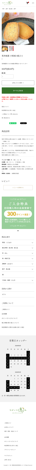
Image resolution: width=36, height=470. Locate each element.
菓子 (15, 8)
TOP (3, 8)
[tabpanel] (18, 213)
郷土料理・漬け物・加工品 (10, 248)
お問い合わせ (7, 459)
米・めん (4, 253)
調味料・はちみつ (7, 263)
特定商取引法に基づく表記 (8, 110)
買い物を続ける (6, 118)
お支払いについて (8, 427)
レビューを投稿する (18, 187)
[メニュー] (33, 3)
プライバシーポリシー (10, 449)
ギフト (4, 294)
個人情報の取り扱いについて (10, 322)
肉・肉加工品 (6, 258)
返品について (5, 106)
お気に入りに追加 (17, 82)
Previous (4, 29)
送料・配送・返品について (11, 431)
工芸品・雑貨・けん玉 (8, 280)
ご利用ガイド (6, 309)
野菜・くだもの (6, 242)
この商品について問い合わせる (10, 114)
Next (32, 29)
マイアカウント (8, 455)
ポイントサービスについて (9, 318)
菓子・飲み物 (9, 8)
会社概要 (4, 314)
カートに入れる (18, 90)
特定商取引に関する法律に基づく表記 (13, 327)
